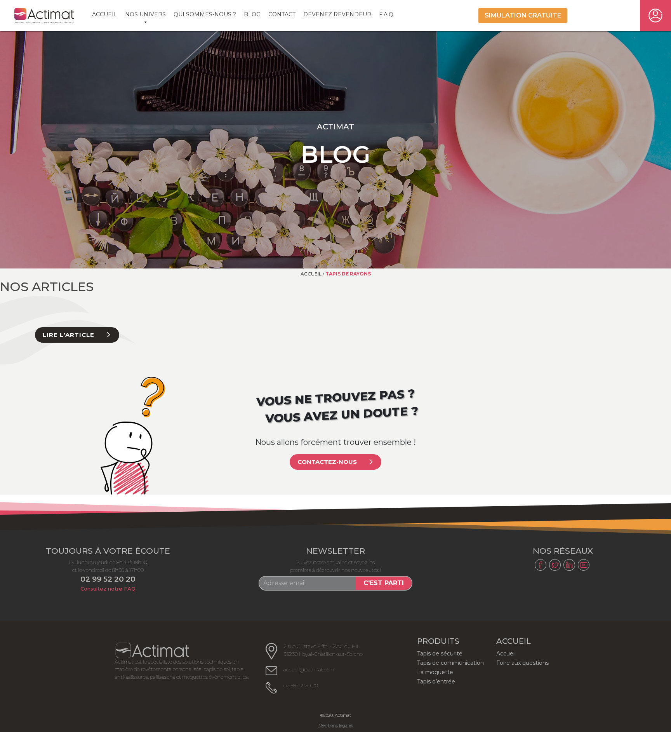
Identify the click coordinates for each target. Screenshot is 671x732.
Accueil (104, 14)
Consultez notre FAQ (108, 589)
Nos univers (145, 14)
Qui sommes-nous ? (205, 14)
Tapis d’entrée (436, 681)
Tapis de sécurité (439, 653)
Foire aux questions (522, 662)
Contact (282, 14)
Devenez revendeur (337, 14)
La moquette (435, 672)
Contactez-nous (327, 461)
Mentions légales (335, 726)
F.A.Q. (387, 14)
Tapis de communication (450, 662)
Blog (252, 14)
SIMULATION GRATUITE (523, 15)
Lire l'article (68, 334)
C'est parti (383, 583)
